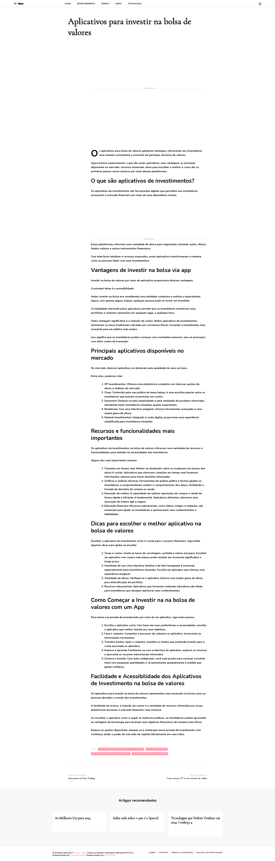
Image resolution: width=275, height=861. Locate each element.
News (119, 3)
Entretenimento (86, 3)
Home (68, 3)
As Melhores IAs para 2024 (73, 818)
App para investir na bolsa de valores (110, 754)
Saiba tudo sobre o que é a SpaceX (136, 818)
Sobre (152, 852)
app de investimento (157, 749)
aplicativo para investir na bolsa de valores (121, 749)
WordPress (109, 855)
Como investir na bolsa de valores (150, 754)
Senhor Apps (79, 852)
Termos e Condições (182, 852)
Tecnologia (134, 3)
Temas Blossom (78, 855)
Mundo (105, 3)
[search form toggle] (260, 4)
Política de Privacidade (209, 852)
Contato (163, 852)
